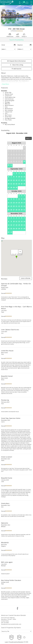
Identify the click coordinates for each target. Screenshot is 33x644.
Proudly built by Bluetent (16, 642)
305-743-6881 (5, 622)
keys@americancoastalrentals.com (11, 624)
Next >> (28, 138)
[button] (16, 257)
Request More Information (17, 61)
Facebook (17, 608)
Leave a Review (25, 278)
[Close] (20, 252)
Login (6, 642)
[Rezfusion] (24, 637)
